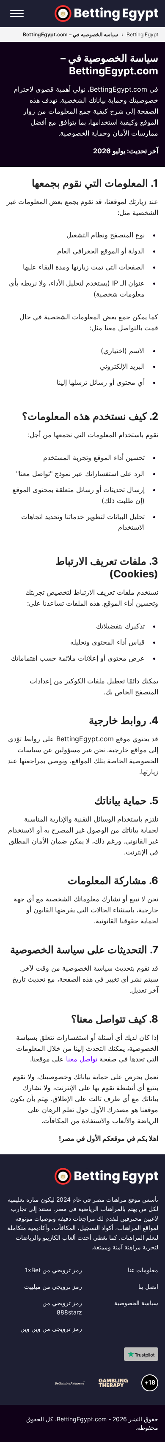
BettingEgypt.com (82, 1419)
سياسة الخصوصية (136, 1302)
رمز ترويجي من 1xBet (53, 1269)
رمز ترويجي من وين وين (51, 1328)
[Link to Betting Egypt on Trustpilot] (141, 1354)
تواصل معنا (81, 1059)
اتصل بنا (148, 1286)
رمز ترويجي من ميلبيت (53, 1286)
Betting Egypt (142, 34)
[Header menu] (17, 13)
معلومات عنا (143, 1269)
